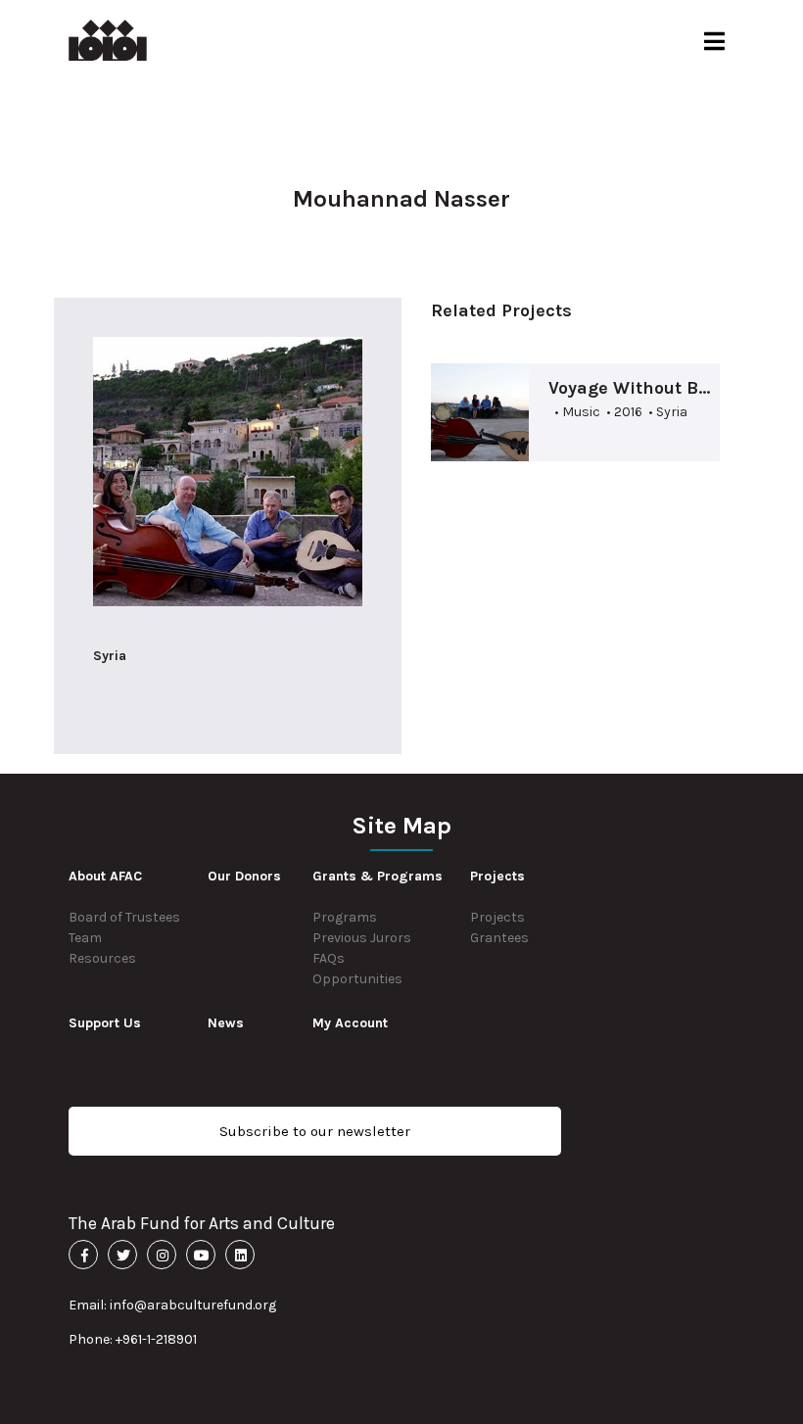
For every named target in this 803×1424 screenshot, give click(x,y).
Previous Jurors (361, 937)
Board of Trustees (124, 917)
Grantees (499, 937)
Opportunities (357, 979)
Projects (497, 917)
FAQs (328, 958)
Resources (102, 958)
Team (85, 937)
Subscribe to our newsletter (314, 1131)
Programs (344, 917)
